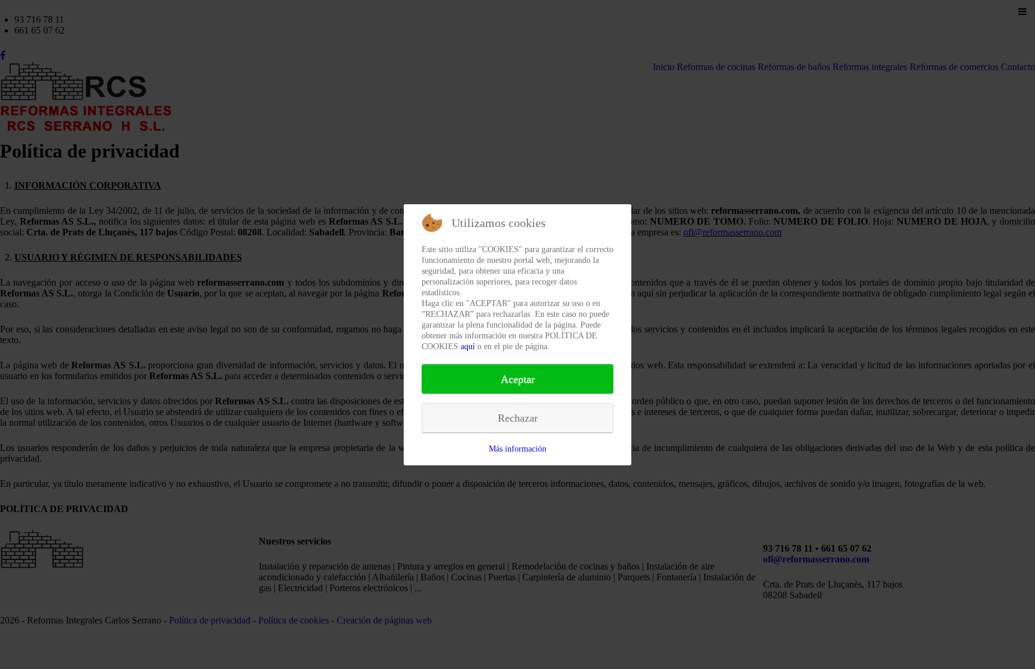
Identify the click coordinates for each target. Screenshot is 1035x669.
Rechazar (518, 418)
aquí (468, 346)
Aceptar (518, 379)
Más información (517, 448)
